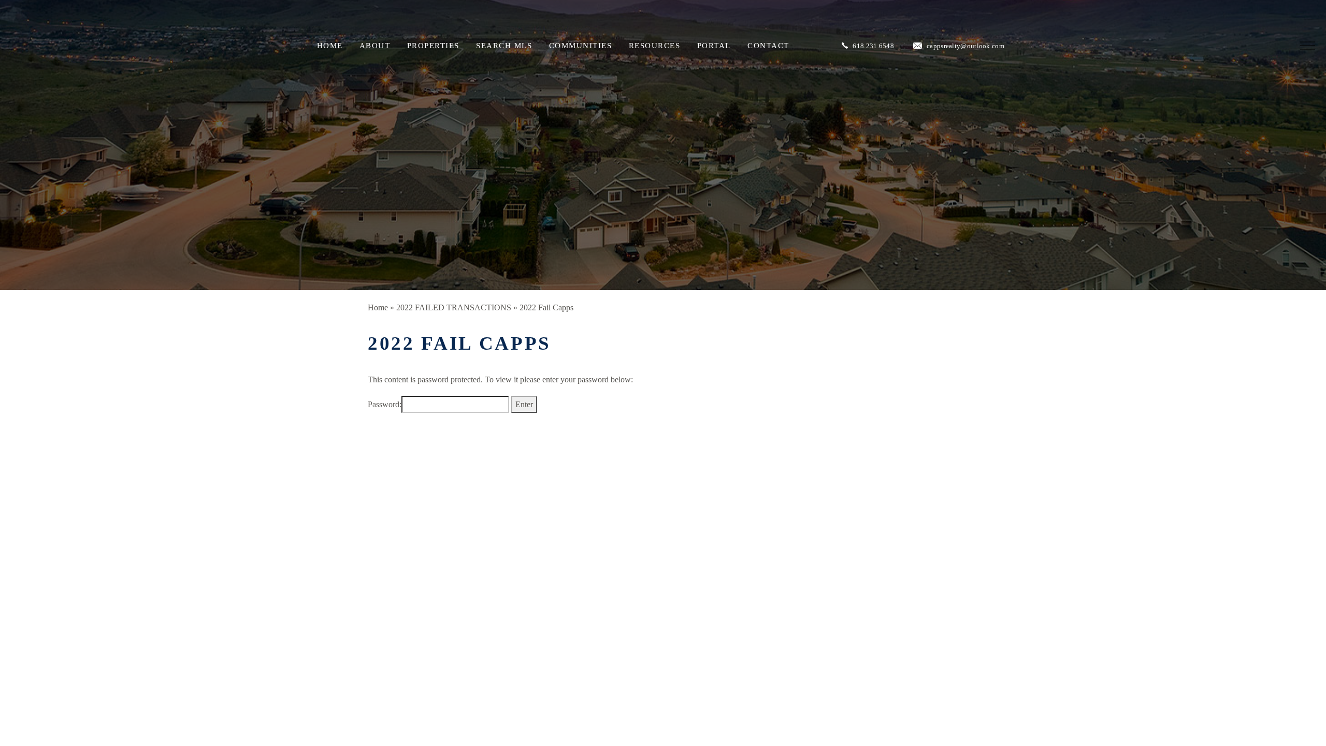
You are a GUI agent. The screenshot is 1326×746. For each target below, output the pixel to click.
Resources (655, 45)
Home (330, 45)
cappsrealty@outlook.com (965, 46)
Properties (433, 45)
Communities (580, 45)
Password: (384, 404)
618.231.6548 (873, 46)
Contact (768, 45)
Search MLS (504, 45)
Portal (714, 45)
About (375, 45)
